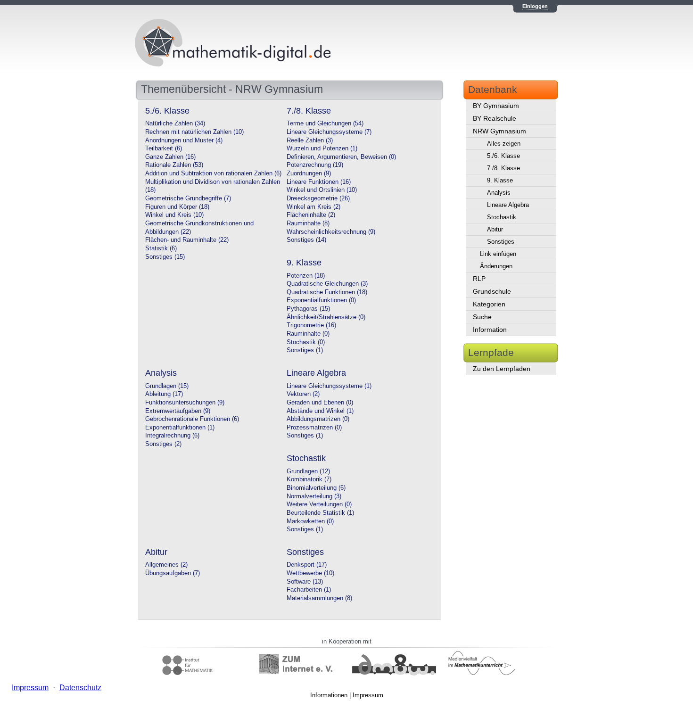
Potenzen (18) (306, 275)
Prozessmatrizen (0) (314, 427)
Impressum (368, 695)
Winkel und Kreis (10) (174, 215)
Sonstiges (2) (163, 444)
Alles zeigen (503, 143)
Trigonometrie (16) (311, 325)
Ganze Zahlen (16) (170, 157)
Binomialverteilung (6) (316, 488)
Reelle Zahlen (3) (310, 140)
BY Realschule (494, 118)
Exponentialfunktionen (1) (179, 427)
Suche (482, 317)
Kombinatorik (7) (309, 479)
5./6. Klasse (503, 155)
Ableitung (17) (164, 394)
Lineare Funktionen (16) (319, 182)
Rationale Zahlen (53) (174, 165)
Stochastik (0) (306, 342)
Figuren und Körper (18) (177, 207)
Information (490, 329)
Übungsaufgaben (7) (172, 573)
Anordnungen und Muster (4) (184, 140)
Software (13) (305, 581)
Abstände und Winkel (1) (320, 411)
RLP (479, 278)
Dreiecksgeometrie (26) (318, 198)
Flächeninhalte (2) (311, 215)
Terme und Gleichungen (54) (325, 123)
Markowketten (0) (310, 521)
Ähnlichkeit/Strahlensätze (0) (326, 317)
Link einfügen (498, 253)
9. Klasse (500, 180)
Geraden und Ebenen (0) (320, 402)
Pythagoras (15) (308, 308)
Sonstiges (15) (165, 257)
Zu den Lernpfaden (501, 368)
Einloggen (535, 6)
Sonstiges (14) (306, 240)
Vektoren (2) (303, 394)
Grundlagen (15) (167, 386)
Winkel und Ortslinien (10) (322, 190)
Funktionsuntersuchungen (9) (184, 402)
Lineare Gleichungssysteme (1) (329, 386)
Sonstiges (500, 241)
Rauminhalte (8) (308, 223)
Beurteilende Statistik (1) (320, 513)
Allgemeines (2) (166, 564)
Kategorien (489, 304)
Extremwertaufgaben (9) (177, 411)
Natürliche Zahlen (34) (175, 123)
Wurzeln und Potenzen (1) (322, 148)
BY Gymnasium (496, 105)
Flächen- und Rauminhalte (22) (187, 240)
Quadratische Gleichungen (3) (327, 283)
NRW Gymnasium (499, 131)
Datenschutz (80, 688)
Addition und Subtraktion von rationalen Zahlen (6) (213, 173)
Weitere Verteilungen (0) (319, 504)
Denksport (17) (307, 564)
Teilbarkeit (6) (163, 148)
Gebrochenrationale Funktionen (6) (192, 419)
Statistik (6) (161, 248)
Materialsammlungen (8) (319, 598)
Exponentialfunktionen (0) (321, 300)
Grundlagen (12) (308, 471)
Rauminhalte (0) (308, 333)
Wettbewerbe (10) (310, 573)
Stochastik (501, 217)
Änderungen (496, 266)
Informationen (328, 695)
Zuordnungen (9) (309, 173)
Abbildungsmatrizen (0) (318, 419)
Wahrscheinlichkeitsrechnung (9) (331, 232)
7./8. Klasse (503, 168)
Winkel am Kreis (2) (313, 207)
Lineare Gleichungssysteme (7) (329, 132)
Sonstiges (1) (305, 350)
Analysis (499, 192)
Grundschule (492, 291)
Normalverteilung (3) (314, 496)
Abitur (495, 229)
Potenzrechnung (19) (315, 165)
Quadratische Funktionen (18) (327, 292)
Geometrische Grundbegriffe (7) (188, 198)
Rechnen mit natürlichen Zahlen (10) (194, 132)
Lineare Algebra (508, 204)
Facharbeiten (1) (309, 589)
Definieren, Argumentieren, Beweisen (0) (341, 157)
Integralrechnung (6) (172, 435)
